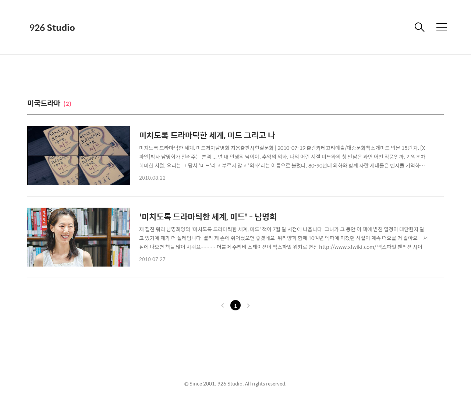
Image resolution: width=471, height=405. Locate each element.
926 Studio (52, 27)
